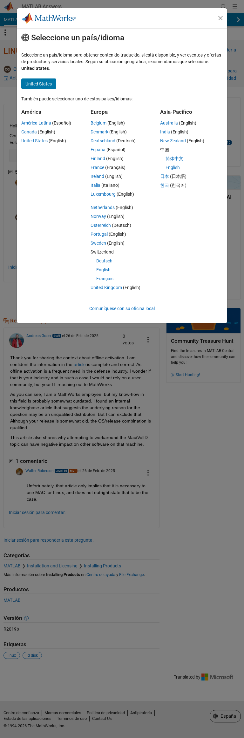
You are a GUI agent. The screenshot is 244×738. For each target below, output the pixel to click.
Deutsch (104, 260)
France (97, 167)
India (165, 131)
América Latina (36, 122)
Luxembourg (103, 194)
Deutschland (103, 140)
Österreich (101, 225)
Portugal (99, 234)
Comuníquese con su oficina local (122, 308)
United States (34, 140)
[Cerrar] (220, 18)
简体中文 (174, 158)
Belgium (98, 122)
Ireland (97, 176)
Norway (98, 216)
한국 (164, 185)
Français (104, 278)
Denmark (99, 131)
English (103, 269)
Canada (29, 131)
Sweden (98, 243)
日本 (164, 176)
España (98, 149)
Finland (98, 158)
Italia (95, 185)
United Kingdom (106, 287)
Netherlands (103, 207)
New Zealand (173, 140)
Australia (169, 122)
